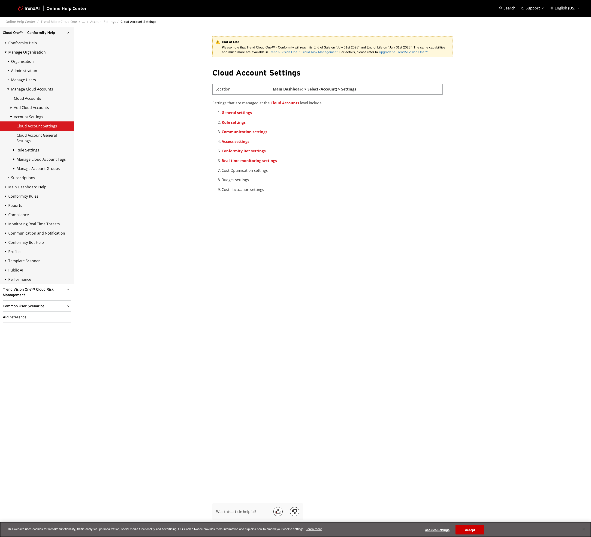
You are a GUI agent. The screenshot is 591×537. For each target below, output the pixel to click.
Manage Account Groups (38, 168)
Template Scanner (24, 260)
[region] (295, 529)
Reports (15, 205)
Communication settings (244, 131)
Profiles (14, 251)
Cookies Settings (437, 530)
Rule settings (234, 122)
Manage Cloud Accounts (32, 89)
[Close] (584, 529)
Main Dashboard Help (27, 187)
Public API (16, 270)
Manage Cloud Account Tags (41, 159)
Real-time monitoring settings (249, 160)
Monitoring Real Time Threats (34, 223)
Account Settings (103, 21)
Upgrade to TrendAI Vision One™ (403, 52)
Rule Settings (28, 150)
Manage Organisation (27, 52)
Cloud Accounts (27, 98)
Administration (24, 70)
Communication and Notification (36, 233)
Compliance (18, 214)
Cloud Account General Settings (37, 138)
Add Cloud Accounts (31, 107)
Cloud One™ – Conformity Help (29, 33)
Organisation (22, 61)
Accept (470, 530)
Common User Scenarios (24, 306)
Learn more (314, 529)
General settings (237, 112)
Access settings (235, 141)
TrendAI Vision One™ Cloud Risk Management (303, 52)
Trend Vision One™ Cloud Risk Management (28, 292)
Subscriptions (23, 177)
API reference (15, 317)
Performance (19, 279)
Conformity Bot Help (26, 242)
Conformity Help (22, 42)
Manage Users (23, 79)
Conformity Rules (23, 196)
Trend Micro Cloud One (59, 21)
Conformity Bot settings (244, 151)
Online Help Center (20, 21)
